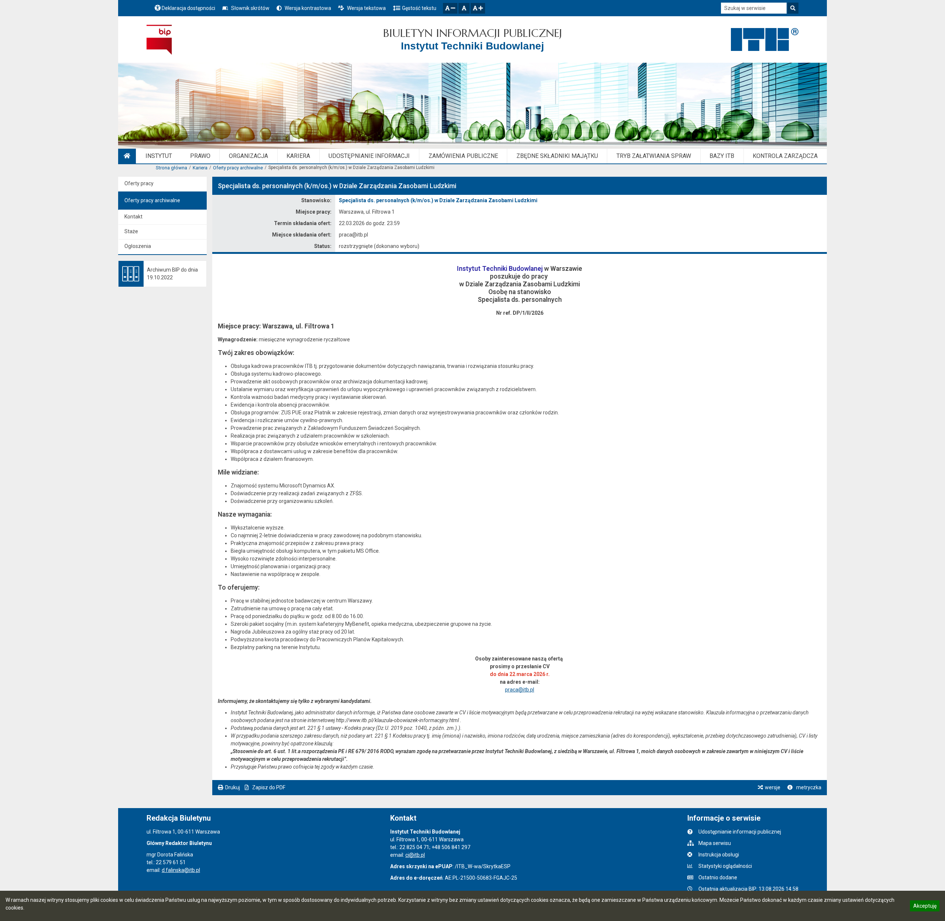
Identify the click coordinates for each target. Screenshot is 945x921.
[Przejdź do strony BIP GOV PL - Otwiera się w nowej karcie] (159, 39)
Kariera (200, 167)
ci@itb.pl (415, 855)
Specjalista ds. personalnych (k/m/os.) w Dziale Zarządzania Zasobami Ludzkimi (438, 200)
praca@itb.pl (519, 690)
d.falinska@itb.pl (181, 870)
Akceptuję (925, 907)
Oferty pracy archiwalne (238, 167)
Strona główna (171, 167)
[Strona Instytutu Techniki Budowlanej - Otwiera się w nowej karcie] (764, 39)
